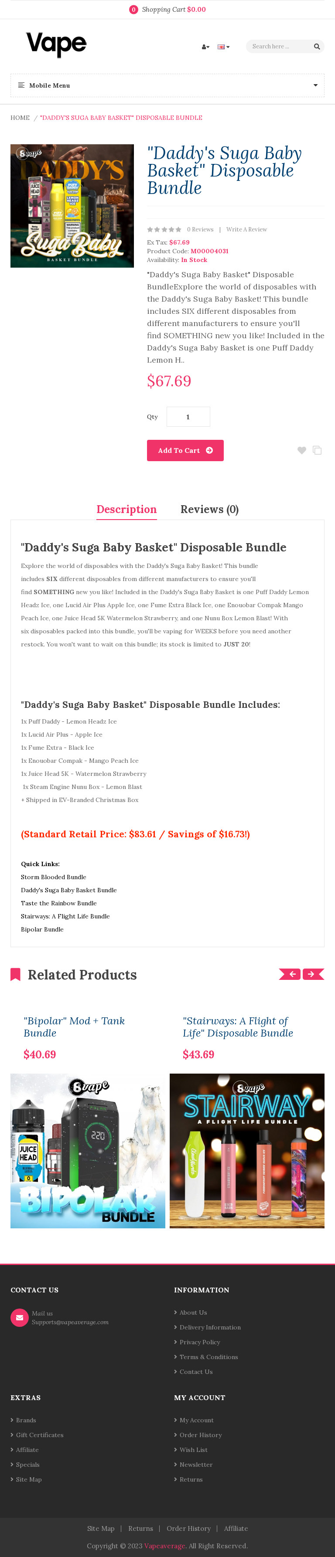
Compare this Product (317, 450)
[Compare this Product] (130, 1041)
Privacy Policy (200, 1342)
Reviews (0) (210, 509)
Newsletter (196, 1465)
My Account (197, 1420)
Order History (201, 1435)
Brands (26, 1420)
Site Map (29, 1479)
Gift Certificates (40, 1435)
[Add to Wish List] (145, 1041)
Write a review (246, 229)
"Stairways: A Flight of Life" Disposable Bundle (238, 1027)
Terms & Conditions (209, 1357)
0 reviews (200, 229)
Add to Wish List (301, 450)
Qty (152, 417)
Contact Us (196, 1372)
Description (126, 509)
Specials (28, 1465)
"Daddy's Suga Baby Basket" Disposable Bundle (121, 118)
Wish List (194, 1450)
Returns (191, 1479)
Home (20, 118)
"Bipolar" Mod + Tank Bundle (74, 1027)
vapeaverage (164, 1546)
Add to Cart (179, 450)
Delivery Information (210, 1327)
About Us (193, 1312)
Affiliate (27, 1450)
